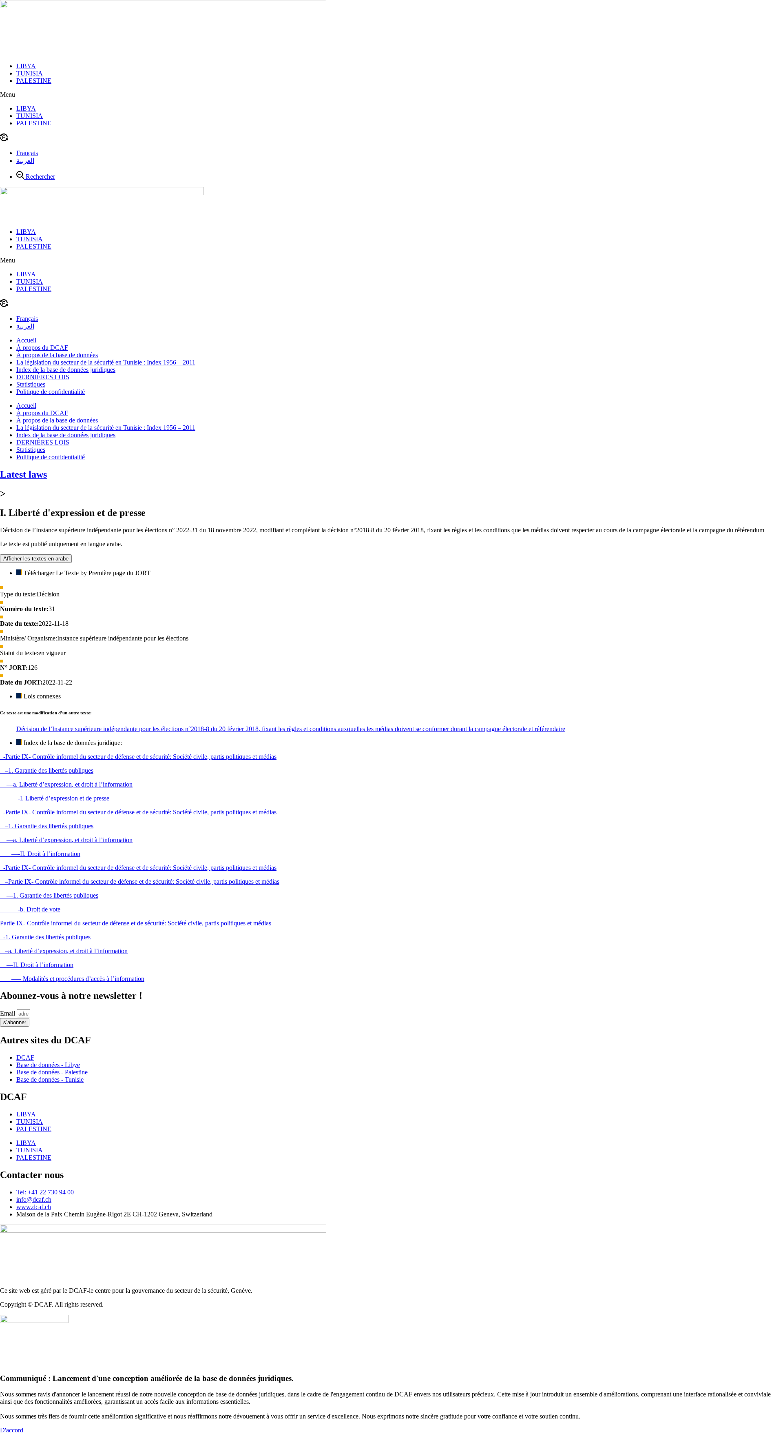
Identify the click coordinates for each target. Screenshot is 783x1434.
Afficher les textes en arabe (36, 559)
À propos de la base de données (57, 354)
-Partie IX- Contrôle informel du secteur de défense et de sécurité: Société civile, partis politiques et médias (138, 756)
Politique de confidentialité (50, 391)
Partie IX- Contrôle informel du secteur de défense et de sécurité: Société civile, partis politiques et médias (135, 923)
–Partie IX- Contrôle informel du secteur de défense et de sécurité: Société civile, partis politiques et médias (139, 881)
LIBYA (26, 65)
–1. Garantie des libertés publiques (46, 770)
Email (8, 1013)
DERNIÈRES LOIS (42, 377)
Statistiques (30, 384)
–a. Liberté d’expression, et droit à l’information (64, 950)
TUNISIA (29, 73)
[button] (391, 94)
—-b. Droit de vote (30, 909)
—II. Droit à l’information (36, 964)
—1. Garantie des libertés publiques (49, 895)
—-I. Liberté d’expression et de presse (54, 798)
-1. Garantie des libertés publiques (45, 937)
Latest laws (23, 474)
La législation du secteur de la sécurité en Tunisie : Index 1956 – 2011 (105, 362)
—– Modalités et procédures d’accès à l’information (72, 978)
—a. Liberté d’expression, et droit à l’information (66, 784)
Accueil (26, 340)
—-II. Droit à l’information (40, 853)
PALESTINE (33, 80)
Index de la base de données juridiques (65, 369)
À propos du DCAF (42, 347)
